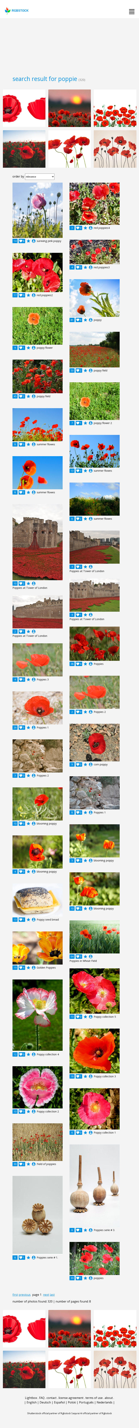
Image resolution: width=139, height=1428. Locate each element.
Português (86, 1402)
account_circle (33, 241)
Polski (72, 1402)
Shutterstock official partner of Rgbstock (49, 1413)
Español (59, 1402)
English (32, 1402)
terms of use (94, 1398)
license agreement (70, 1398)
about (109, 1398)
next (46, 1295)
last (52, 1295)
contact (51, 1398)
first (15, 1295)
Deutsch (45, 1402)
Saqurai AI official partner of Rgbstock (91, 1413)
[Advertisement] (69, 45)
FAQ (42, 1398)
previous (25, 1295)
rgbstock (20, 10)
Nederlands (104, 1402)
